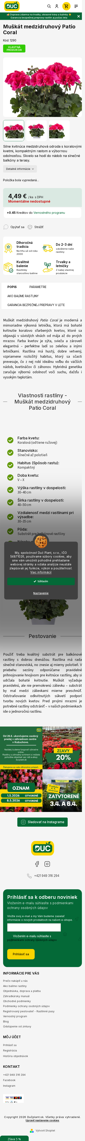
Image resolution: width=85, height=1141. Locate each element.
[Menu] (76, 6)
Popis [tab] (12, 287)
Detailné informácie (18, 168)
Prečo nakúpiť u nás (15, 980)
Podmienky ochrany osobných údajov (26, 1006)
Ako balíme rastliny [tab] (23, 296)
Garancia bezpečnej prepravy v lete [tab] (36, 305)
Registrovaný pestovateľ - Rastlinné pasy (28, 1011)
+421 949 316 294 (46, 876)
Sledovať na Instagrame (46, 822)
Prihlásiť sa (21, 954)
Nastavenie (40, 593)
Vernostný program (15, 1016)
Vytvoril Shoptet (45, 1130)
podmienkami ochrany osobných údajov (32, 940)
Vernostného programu (49, 212)
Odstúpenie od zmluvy (17, 1026)
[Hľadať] (49, 6)
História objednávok (15, 1056)
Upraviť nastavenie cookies (42, 1120)
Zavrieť (51, 225)
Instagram (47, 864)
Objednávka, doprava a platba (22, 991)
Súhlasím (43, 581)
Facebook (37, 864)
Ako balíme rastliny (15, 986)
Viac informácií (41, 572)
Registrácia (10, 1050)
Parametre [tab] (38, 287)
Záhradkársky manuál (16, 996)
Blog (6, 1021)
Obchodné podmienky (17, 1001)
